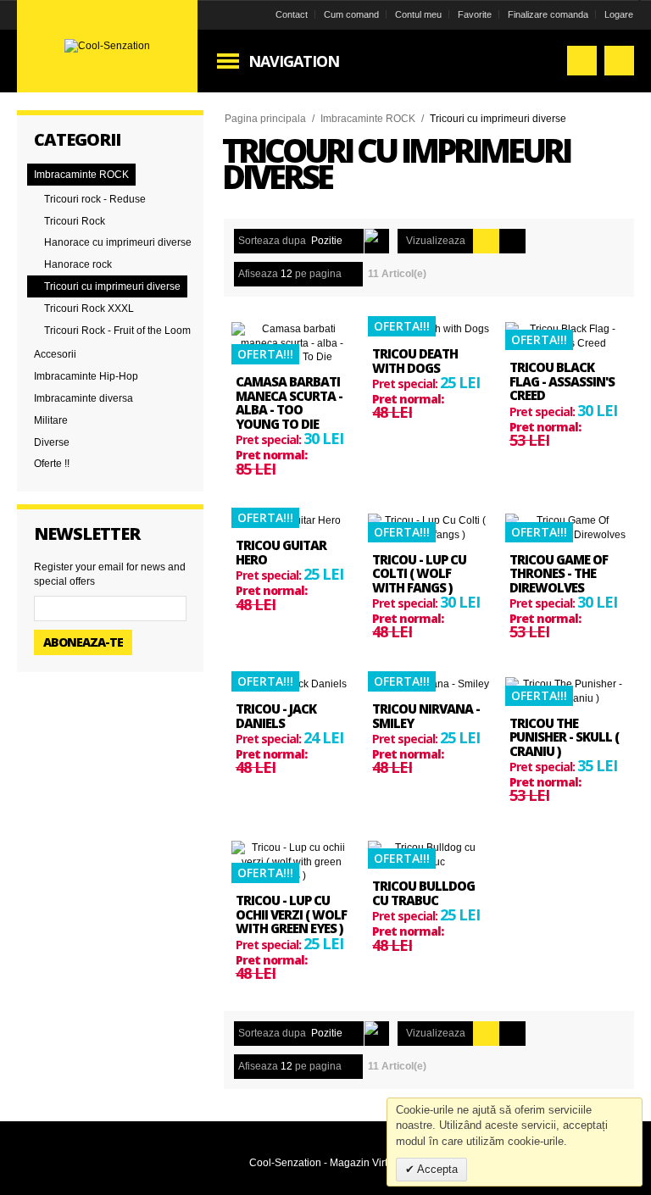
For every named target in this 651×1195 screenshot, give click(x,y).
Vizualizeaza (435, 241)
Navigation (293, 61)
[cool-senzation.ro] (107, 46)
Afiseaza (258, 274)
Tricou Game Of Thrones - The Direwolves (558, 573)
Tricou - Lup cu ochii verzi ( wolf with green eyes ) (291, 914)
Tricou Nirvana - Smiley (426, 715)
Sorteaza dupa (272, 241)
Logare (618, 14)
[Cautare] (582, 60)
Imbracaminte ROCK (367, 119)
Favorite (475, 14)
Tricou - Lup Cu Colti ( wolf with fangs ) (419, 573)
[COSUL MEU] (619, 60)
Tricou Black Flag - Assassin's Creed (562, 380)
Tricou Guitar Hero (281, 552)
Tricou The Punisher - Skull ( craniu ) (564, 736)
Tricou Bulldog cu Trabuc (423, 893)
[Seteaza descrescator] (376, 241)
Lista (512, 241)
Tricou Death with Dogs (415, 360)
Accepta (436, 1169)
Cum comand (351, 14)
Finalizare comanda (548, 14)
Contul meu (418, 14)
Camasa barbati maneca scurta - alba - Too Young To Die (289, 402)
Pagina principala (265, 119)
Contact (291, 14)
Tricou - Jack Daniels (276, 715)
